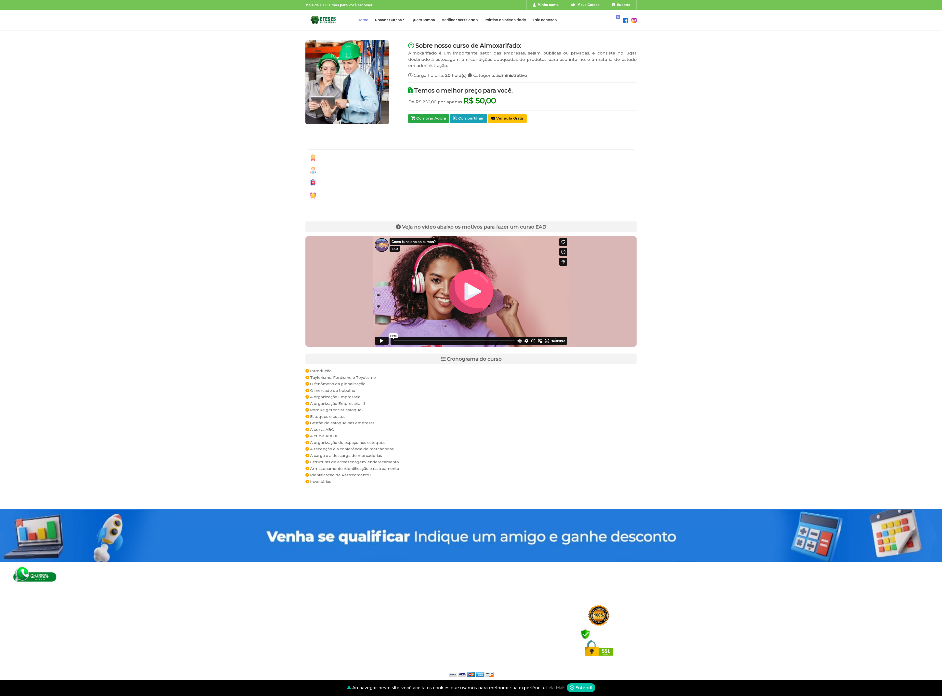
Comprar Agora (430, 118)
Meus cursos (401, 604)
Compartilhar (470, 118)
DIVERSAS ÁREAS (319, 643)
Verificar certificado (460, 19)
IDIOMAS (312, 624)
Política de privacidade (505, 19)
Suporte (623, 5)
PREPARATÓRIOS (319, 633)
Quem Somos (423, 19)
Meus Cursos (588, 5)
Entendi (583, 687)
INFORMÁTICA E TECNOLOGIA (330, 614)
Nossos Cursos (388, 19)
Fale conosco (545, 19)
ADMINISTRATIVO (320, 604)
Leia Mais (555, 687)
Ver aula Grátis (509, 118)
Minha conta (548, 5)
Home (363, 19)
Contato (398, 633)
